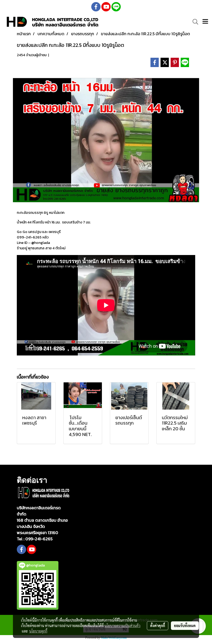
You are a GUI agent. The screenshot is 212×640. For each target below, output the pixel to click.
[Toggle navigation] (205, 21)
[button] (193, 22)
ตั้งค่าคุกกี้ (157, 625)
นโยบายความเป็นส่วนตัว (122, 625)
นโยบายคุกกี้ (38, 631)
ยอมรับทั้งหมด (185, 625)
